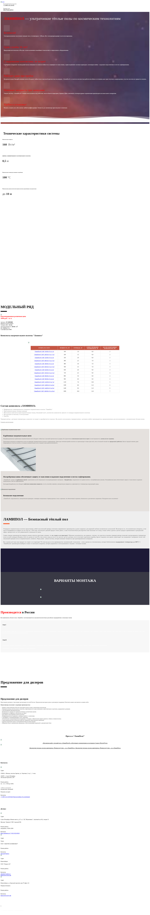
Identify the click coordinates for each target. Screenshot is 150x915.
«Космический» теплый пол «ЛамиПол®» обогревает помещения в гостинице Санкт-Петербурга (75, 743)
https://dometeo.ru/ (5, 833)
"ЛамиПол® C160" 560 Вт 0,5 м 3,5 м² (44, 366)
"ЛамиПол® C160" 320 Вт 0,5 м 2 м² (44, 357)
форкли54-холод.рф (6, 895)
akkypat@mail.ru (5, 853)
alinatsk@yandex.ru (5, 874)
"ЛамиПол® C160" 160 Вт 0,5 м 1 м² (44, 351)
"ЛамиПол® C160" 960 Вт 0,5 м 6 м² (44, 379)
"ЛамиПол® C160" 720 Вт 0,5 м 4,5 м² (44, 373)
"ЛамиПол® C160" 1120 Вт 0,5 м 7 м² (44, 382)
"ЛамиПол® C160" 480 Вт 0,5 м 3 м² (44, 363)
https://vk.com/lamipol (24, 797)
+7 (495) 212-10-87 (8, 5)
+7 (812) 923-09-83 (15, 833)
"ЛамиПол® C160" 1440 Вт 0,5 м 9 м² (44, 388)
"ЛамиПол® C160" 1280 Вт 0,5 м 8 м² (44, 385)
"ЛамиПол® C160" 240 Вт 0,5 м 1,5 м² (44, 354)
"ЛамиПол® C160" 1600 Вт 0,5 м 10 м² (44, 391)
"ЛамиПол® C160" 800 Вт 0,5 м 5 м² (44, 376)
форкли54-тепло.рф (6, 875)
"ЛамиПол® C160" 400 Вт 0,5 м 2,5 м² (44, 360)
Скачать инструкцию (7, 422)
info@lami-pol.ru (8, 10)
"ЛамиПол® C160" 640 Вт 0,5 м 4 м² (44, 369)
